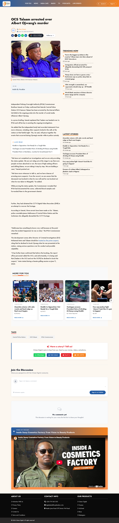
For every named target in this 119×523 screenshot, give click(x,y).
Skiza (80, 512)
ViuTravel (81, 508)
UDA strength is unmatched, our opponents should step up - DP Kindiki (78, 86)
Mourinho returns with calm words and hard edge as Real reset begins (78, 139)
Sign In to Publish (97, 392)
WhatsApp (40, 355)
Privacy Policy (16, 505)
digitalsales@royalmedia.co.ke (55, 505)
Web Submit (54, 355)
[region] (62, 300)
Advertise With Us (17, 502)
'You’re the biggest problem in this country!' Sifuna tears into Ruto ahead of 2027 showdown (78, 57)
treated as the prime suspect (48, 240)
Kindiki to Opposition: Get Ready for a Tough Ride (29, 145)
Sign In (112, 4)
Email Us (67, 355)
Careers (14, 508)
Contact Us (15, 512)
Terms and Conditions (18, 515)
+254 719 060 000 (52, 502)
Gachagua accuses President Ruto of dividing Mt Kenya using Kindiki (35, 149)
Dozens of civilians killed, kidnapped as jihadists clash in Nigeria (76, 170)
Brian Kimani (22, 29)
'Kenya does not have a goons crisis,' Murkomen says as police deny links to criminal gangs (78, 77)
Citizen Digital (83, 502)
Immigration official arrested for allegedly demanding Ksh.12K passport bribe (78, 67)
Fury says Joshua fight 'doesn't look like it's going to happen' (77, 162)
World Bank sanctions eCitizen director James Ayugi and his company (78, 94)
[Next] (111, 300)
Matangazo (82, 515)
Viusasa (81, 505)
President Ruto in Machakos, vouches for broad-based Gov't (32, 152)
